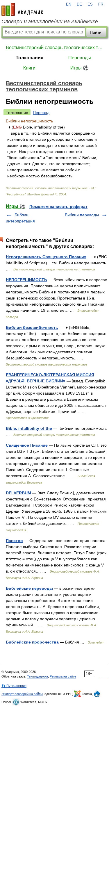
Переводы (79, 57)
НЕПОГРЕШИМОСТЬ (26, 279)
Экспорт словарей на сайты (22, 694)
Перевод (41, 112)
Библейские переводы (29, 588)
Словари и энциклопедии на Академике (49, 21)
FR (100, 4)
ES (90, 4)
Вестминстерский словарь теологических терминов (54, 47)
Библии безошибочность (32, 327)
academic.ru (22, 9)
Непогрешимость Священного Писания (46, 256)
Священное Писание (27, 445)
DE (79, 4)
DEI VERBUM (18, 493)
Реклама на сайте (63, 676)
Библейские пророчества (32, 642)
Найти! (96, 32)
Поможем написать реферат (58, 206)
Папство (14, 540)
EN (68, 4)
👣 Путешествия (13, 685)
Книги (29, 67)
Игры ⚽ (79, 67)
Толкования (29, 57)
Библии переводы (82, 215)
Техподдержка (37, 676)
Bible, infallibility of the (29, 428)
